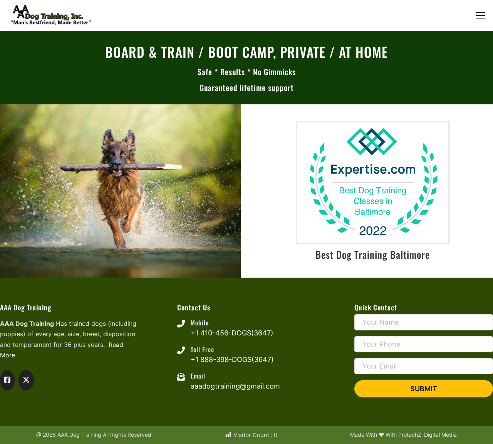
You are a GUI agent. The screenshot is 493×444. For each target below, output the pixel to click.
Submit (423, 389)
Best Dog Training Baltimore (372, 254)
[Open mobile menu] (480, 15)
